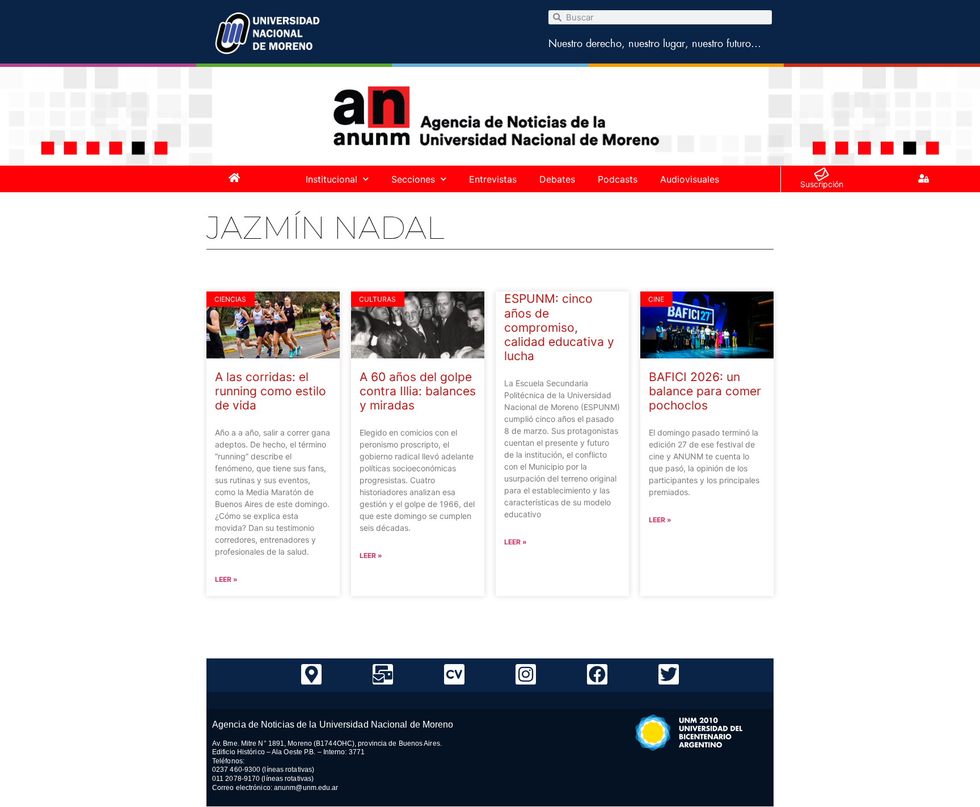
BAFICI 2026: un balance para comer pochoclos (705, 391)
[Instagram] (526, 674)
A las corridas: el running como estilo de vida (270, 391)
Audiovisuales (689, 179)
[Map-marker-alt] (311, 674)
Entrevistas (493, 179)
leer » (226, 579)
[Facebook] (597, 674)
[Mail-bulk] (383, 674)
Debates (557, 179)
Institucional (331, 179)
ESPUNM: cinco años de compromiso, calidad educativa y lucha (559, 327)
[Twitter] (668, 674)
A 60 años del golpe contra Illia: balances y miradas (418, 391)
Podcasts (617, 179)
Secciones (413, 179)
